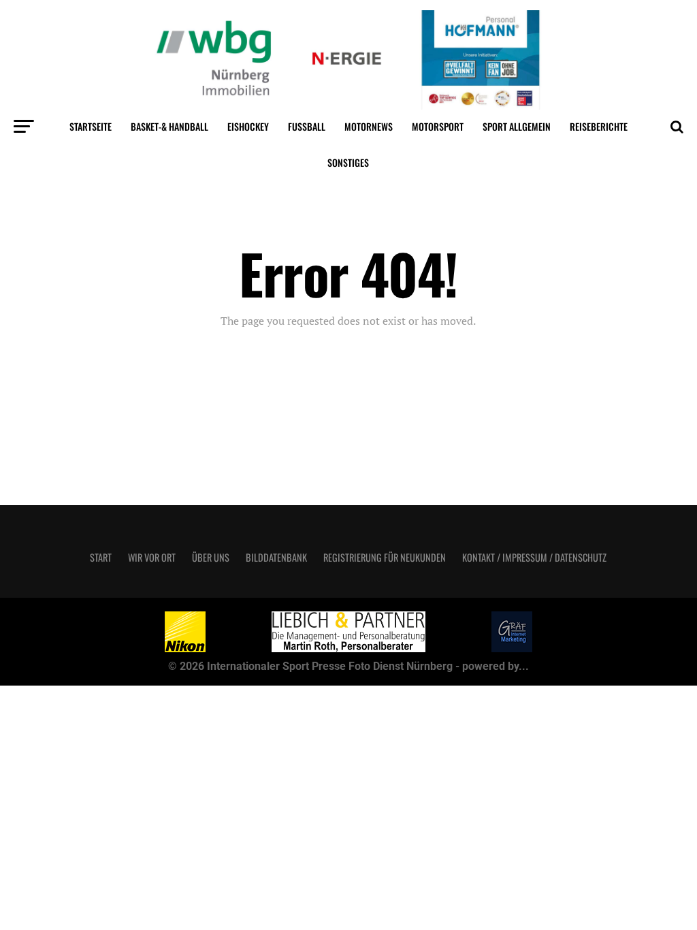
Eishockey (248, 126)
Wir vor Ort (152, 557)
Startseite (90, 126)
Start (101, 557)
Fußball (306, 126)
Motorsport (438, 126)
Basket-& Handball (169, 126)
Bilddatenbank (276, 557)
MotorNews (368, 126)
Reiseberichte (599, 126)
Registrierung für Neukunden (384, 557)
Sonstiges (348, 162)
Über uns (210, 557)
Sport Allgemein (517, 126)
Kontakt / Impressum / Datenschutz (534, 557)
